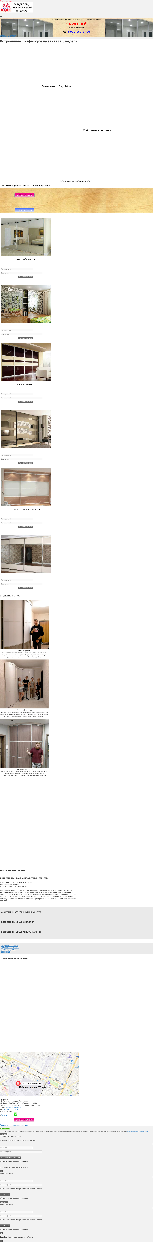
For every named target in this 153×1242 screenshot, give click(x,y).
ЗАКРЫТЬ (4, 1202)
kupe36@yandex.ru (13, 1107)
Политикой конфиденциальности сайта (137, 1131)
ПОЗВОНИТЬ (5, 1129)
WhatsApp (5, 1115)
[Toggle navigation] (1, 16)
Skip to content (6, 1)
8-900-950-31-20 (11, 1109)
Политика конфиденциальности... (14, 1125)
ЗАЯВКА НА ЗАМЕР (24, 195)
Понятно (4, 1134)
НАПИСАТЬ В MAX (24, 210)
